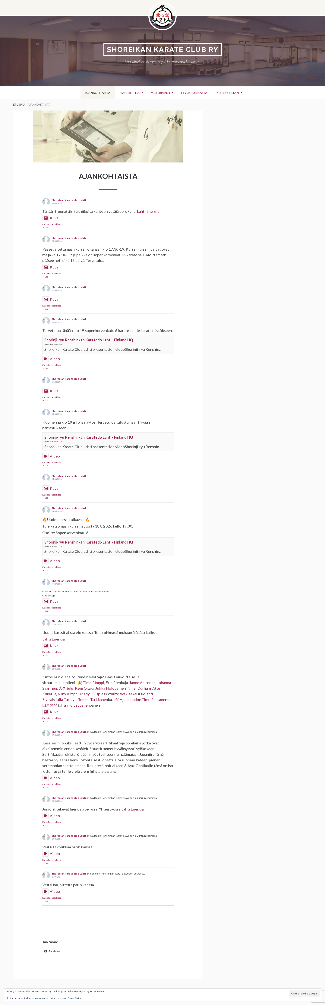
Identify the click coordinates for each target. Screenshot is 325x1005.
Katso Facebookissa (51, 224)
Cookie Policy (74, 998)
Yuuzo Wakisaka (122, 694)
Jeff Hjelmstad (124, 699)
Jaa (46, 227)
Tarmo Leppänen (76, 705)
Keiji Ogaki (84, 688)
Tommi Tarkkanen (93, 699)
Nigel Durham (139, 688)
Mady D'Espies (92, 694)
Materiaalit (160, 92)
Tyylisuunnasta (194, 92)
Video (55, 358)
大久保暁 (66, 688)
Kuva (54, 218)
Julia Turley (64, 699)
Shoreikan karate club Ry (162, 49)
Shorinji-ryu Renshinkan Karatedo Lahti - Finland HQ (88, 340)
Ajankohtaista (97, 92)
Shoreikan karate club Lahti (69, 200)
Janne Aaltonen (142, 682)
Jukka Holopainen (110, 688)
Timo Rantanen (154, 699)
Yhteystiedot (228, 92)
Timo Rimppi (93, 682)
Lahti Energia (148, 211)
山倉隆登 (49, 705)
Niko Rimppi (68, 694)
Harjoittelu (130, 92)
